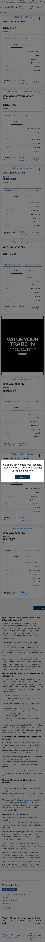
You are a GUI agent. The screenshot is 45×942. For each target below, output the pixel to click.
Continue (22, 477)
